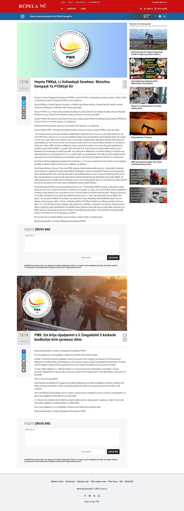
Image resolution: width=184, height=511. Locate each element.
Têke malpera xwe (98, 481)
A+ (125, 82)
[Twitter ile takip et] (89, 495)
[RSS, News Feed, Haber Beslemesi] (94, 495)
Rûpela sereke (57, 481)
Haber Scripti (90, 501)
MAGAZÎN (129, 481)
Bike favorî (113, 481)
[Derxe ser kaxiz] (24, 112)
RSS (121, 481)
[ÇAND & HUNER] (62, 9)
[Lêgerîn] (164, 16)
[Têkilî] (160, 16)
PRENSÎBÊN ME (94, 2)
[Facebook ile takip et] (85, 495)
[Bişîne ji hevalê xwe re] (24, 108)
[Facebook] (24, 98)
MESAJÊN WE (81, 2)
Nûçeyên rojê (83, 481)
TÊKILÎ (70, 2)
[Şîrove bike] (24, 117)
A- (125, 86)
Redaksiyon (70, 481)
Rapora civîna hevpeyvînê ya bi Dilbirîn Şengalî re (51, 16)
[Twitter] (24, 103)
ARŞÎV (63, 2)
